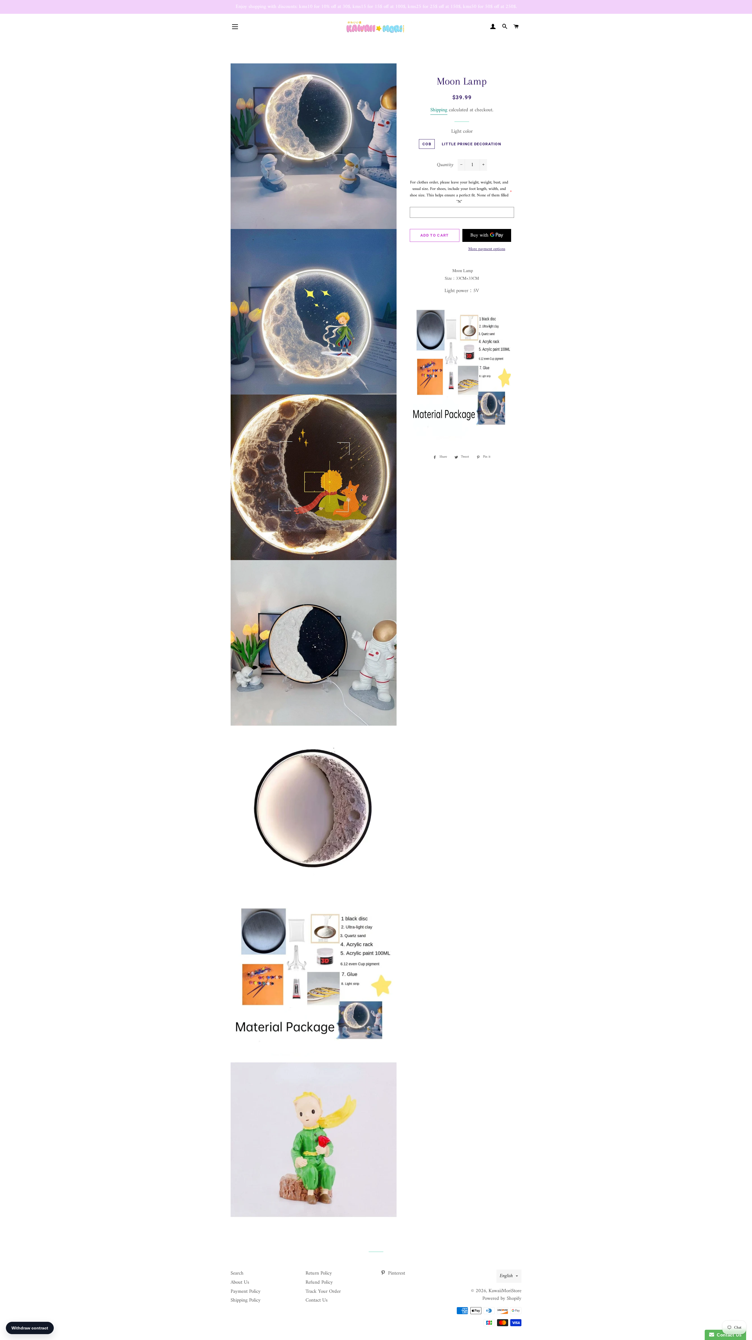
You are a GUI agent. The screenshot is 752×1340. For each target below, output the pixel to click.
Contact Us (317, 1300)
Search (237, 1273)
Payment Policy (246, 1291)
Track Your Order (323, 1291)
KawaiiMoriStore (505, 1291)
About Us (240, 1282)
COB (426, 144)
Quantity (445, 165)
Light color (462, 132)
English (506, 1276)
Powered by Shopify (501, 1298)
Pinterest (396, 1273)
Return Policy (319, 1273)
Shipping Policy (246, 1300)
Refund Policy (319, 1282)
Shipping (438, 110)
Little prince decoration (471, 144)
